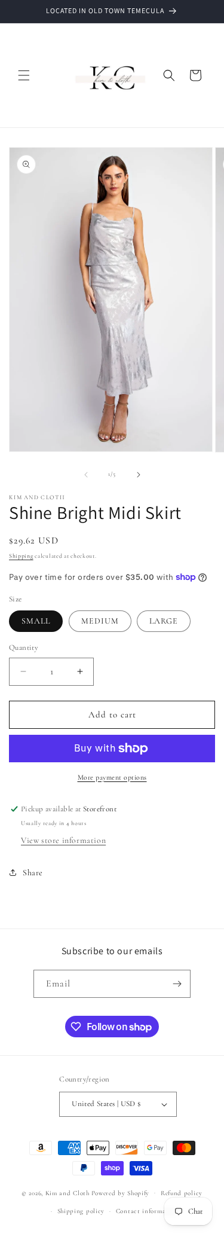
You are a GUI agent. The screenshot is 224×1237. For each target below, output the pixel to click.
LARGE (163, 621)
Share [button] (33, 873)
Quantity (23, 647)
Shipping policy (81, 1211)
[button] (24, 75)
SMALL (36, 621)
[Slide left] (86, 475)
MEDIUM (100, 621)
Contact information (147, 1211)
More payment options (112, 777)
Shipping (21, 556)
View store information (63, 840)
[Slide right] (138, 475)
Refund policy (181, 1193)
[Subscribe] (177, 984)
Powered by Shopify (120, 1192)
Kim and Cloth (67, 1192)
